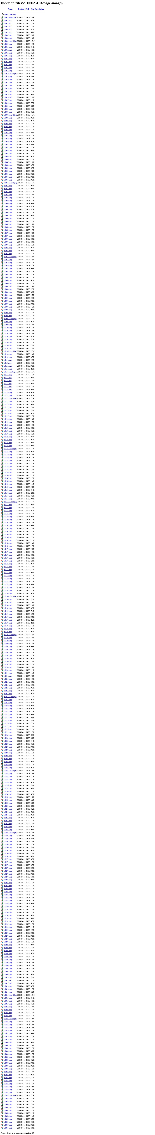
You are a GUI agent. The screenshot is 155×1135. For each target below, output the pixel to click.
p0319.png (8, 1007)
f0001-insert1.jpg (10, 17)
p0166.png (8, 537)
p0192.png (8, 617)
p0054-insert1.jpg (10, 183)
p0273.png (8, 868)
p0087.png (8, 286)
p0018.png (8, 71)
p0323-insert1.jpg (10, 1019)
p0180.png (8, 579)
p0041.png (8, 144)
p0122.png (8, 401)
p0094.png (8, 307)
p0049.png (8, 168)
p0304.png (8, 960)
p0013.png (8, 56)
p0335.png (8, 1057)
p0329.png (8, 1039)
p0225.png (8, 720)
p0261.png (8, 830)
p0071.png (8, 236)
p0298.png (8, 942)
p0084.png (8, 277)
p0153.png (8, 496)
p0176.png (8, 567)
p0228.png (8, 729)
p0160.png (8, 519)
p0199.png (8, 641)
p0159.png (8, 517)
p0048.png (8, 165)
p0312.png (8, 983)
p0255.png (8, 812)
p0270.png (8, 859)
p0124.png (8, 407)
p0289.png (8, 915)
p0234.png (8, 747)
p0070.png (8, 233)
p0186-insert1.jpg (10, 596)
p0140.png (8, 457)
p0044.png (8, 153)
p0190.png (8, 611)
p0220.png (8, 706)
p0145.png (8, 472)
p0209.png (8, 670)
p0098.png (8, 322)
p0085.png (8, 280)
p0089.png (8, 292)
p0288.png (8, 912)
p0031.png (8, 112)
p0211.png (8, 676)
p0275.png (8, 874)
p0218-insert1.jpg (10, 697)
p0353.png (8, 1113)
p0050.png (8, 171)
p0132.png (8, 431)
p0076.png (8, 251)
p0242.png (8, 773)
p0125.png (8, 410)
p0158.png (8, 514)
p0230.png (8, 735)
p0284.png (8, 900)
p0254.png (8, 809)
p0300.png (8, 948)
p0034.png (8, 124)
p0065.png (8, 218)
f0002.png (7, 23)
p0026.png (8, 97)
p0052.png (8, 177)
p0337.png (8, 1063)
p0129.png (8, 422)
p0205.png (8, 658)
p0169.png (8, 546)
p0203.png (8, 652)
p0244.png (8, 779)
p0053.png (8, 180)
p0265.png (8, 844)
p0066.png (8, 221)
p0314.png (8, 989)
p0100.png (8, 328)
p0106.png (8, 345)
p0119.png (8, 390)
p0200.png (8, 644)
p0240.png (8, 765)
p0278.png (8, 883)
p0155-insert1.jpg (10, 502)
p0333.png (8, 1051)
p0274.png (8, 871)
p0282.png (8, 895)
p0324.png (8, 1024)
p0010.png (8, 47)
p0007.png (8, 35)
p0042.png (8, 147)
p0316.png (8, 998)
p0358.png (8, 1128)
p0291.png (8, 921)
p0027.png (8, 100)
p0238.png (8, 759)
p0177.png (8, 570)
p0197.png (8, 632)
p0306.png (8, 965)
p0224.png (8, 717)
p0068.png (8, 227)
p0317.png (8, 1001)
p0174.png (8, 561)
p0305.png (8, 962)
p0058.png (8, 198)
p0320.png (8, 1010)
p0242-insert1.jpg (10, 771)
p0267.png (8, 850)
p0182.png (8, 584)
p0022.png (8, 85)
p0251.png (8, 800)
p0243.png (8, 776)
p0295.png (8, 933)
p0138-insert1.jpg (10, 449)
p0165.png (8, 534)
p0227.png (8, 726)
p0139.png (8, 454)
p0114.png (8, 375)
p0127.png (8, 416)
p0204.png (8, 655)
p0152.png (8, 493)
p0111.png (7, 363)
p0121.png (8, 395)
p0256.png (8, 815)
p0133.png (8, 434)
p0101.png (8, 330)
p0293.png (8, 927)
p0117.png (8, 384)
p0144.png (8, 469)
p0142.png (8, 463)
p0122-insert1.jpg (10, 398)
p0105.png (8, 342)
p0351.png (8, 1107)
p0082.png (8, 271)
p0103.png (8, 336)
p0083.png (8, 274)
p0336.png (8, 1060)
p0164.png (8, 531)
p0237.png (8, 756)
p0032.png (8, 118)
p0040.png (8, 141)
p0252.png (8, 803)
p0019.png (8, 76)
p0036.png (8, 130)
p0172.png (8, 555)
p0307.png (8, 968)
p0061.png (8, 206)
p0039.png (8, 138)
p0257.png (8, 818)
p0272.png (8, 865)
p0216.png (8, 691)
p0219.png (8, 703)
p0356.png (8, 1122)
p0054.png (8, 186)
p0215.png (8, 688)
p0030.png (8, 109)
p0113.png (8, 369)
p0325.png (8, 1027)
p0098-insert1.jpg (10, 319)
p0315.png (8, 992)
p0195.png (8, 626)
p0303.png (8, 957)
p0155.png (8, 505)
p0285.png (8, 903)
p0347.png (8, 1092)
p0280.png (8, 889)
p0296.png (8, 936)
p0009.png (8, 44)
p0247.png (8, 788)
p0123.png (8, 404)
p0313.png (8, 986)
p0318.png (8, 1004)
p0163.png (8, 528)
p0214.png (8, 685)
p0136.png (8, 443)
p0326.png (8, 1030)
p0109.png (8, 357)
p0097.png (8, 316)
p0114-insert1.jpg (10, 372)
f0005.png (7, 32)
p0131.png (8, 428)
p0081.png (8, 268)
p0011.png (8, 50)
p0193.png (8, 620)
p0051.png (8, 174)
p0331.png (8, 1045)
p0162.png (8, 525)
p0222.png (8, 711)
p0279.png (8, 886)
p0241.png (8, 768)
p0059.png (8, 201)
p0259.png (8, 824)
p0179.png (8, 576)
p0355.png (8, 1119)
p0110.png (8, 360)
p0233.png (8, 744)
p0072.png (8, 239)
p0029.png (8, 106)
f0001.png (7, 20)
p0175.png (8, 564)
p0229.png (8, 732)
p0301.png (8, 951)
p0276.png (8, 877)
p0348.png (8, 1098)
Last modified (23, 9)
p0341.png (8, 1075)
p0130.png (8, 425)
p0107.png (8, 348)
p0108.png (8, 354)
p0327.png (8, 1033)
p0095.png (8, 310)
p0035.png (8, 127)
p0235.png (8, 750)
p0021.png (8, 82)
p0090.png (8, 295)
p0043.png (8, 150)
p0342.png (8, 1078)
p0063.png (8, 212)
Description (39, 9)
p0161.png (8, 522)
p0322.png (8, 1016)
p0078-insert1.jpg (10, 257)
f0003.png (7, 26)
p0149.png (8, 484)
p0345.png (8, 1087)
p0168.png (8, 543)
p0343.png (8, 1081)
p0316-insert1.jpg (10, 995)
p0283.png (8, 898)
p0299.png (8, 945)
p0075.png (8, 248)
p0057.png (8, 195)
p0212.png (8, 679)
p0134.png (8, 437)
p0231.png (8, 738)
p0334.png (8, 1054)
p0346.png (8, 1089)
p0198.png (8, 638)
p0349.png (8, 1101)
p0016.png (8, 65)
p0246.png (8, 785)
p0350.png (8, 1104)
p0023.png (8, 88)
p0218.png (8, 700)
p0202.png (8, 649)
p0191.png (8, 614)
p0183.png (8, 587)
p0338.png (8, 1066)
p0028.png (8, 103)
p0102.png (8, 333)
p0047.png (8, 162)
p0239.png (8, 762)
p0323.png (8, 1022)
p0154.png (8, 499)
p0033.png (8, 121)
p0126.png (8, 413)
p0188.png (8, 605)
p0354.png (8, 1116)
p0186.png (8, 599)
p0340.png (8, 1072)
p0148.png (8, 481)
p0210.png (8, 673)
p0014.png (8, 59)
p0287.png (8, 909)
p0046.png (8, 159)
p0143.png (8, 466)
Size (32, 9)
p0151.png (8, 490)
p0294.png (8, 930)
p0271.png (8, 862)
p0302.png (8, 954)
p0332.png (8, 1048)
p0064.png (8, 215)
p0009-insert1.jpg (10, 41)
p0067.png (8, 224)
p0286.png (8, 906)
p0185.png (8, 593)
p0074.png (8, 245)
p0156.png (8, 508)
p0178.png (8, 573)
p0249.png (8, 794)
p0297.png (8, 939)
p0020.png (8, 79)
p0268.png (8, 853)
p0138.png (8, 452)
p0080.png (8, 265)
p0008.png (8, 38)
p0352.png (8, 1110)
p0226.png (8, 723)
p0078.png (8, 260)
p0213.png (8, 682)
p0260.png (8, 827)
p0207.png (8, 664)
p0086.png (8, 283)
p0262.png (8, 835)
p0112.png (8, 366)
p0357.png (8, 1125)
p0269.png (8, 856)
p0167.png (8, 540)
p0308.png (8, 971)
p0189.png (8, 608)
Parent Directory (10, 14)
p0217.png (8, 694)
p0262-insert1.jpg (10, 833)
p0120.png (8, 392)
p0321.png (8, 1013)
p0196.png (8, 629)
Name (10, 9)
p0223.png (8, 714)
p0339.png (8, 1069)
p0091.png (8, 298)
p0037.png (8, 133)
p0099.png (8, 325)
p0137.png (8, 446)
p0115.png (8, 378)
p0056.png (8, 192)
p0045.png (8, 156)
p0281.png (8, 892)
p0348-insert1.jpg (10, 1095)
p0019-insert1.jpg (10, 74)
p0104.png (8, 339)
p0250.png (8, 797)
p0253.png (8, 806)
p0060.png (8, 203)
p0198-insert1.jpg (10, 635)
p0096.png (8, 313)
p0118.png (8, 387)
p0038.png (8, 136)
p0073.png (8, 242)
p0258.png (8, 821)
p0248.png (8, 791)
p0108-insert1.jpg (10, 351)
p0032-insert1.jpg (10, 115)
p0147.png (8, 478)
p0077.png (8, 254)
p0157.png (8, 511)
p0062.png (8, 209)
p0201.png (8, 646)
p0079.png (8, 263)
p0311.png (8, 980)
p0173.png (8, 558)
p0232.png (8, 741)
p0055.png (8, 189)
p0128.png (8, 419)
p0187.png (8, 602)
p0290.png (8, 918)
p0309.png (8, 974)
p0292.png (8, 924)
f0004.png (7, 29)
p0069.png (8, 230)
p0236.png (8, 753)
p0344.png (8, 1084)
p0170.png (8, 549)
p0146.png (8, 475)
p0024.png (8, 91)
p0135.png (8, 440)
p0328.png (8, 1036)
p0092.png (8, 301)
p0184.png (8, 590)
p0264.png (8, 841)
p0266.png (8, 847)
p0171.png (8, 552)
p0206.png (8, 661)
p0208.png (8, 667)
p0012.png (8, 53)
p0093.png (8, 304)
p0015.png (8, 62)
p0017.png (8, 68)
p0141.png (8, 460)
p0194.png (8, 623)
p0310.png (8, 977)
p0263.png (8, 838)
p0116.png (8, 381)
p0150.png (8, 487)
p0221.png (8, 708)
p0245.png (8, 782)
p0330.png (8, 1042)
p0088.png (8, 289)
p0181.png (8, 581)
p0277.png (8, 880)
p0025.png (8, 94)
